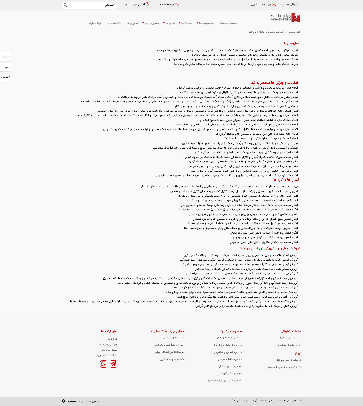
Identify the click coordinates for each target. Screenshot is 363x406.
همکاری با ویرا (109, 350)
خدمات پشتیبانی (290, 331)
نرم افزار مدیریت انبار (230, 366)
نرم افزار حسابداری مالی (229, 338)
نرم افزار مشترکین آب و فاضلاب (225, 380)
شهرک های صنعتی (173, 338)
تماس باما (133, 23)
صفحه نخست (228, 23)
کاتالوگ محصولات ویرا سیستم (284, 367)
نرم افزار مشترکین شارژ (229, 373)
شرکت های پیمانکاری (172, 359)
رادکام (80, 401)
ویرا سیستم (294, 32)
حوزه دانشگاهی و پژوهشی (168, 345)
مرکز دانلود (95, 23)
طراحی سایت (92, 401)
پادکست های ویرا (107, 355)
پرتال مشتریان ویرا (290, 338)
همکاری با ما (152, 23)
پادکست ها (114, 23)
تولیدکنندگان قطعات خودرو (169, 352)
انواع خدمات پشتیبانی (288, 345)
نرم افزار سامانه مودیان (230, 359)
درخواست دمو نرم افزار (288, 360)
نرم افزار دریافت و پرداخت (227, 345)
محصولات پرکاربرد (231, 331)
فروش (297, 353)
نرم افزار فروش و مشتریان (228, 352)
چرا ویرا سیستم (108, 344)
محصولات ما (206, 23)
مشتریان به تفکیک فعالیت (167, 331)
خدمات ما (187, 23)
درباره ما (170, 23)
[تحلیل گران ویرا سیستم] (273, 17)
